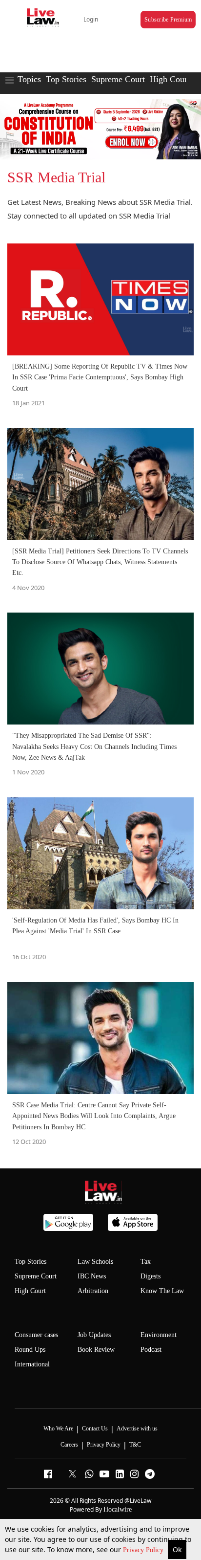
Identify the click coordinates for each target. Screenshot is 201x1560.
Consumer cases (36, 1335)
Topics (29, 79)
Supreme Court (118, 79)
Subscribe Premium (168, 19)
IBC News (92, 1276)
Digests (151, 1276)
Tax (146, 1261)
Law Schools (95, 1261)
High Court (170, 79)
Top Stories (66, 79)
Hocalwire (117, 1509)
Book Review (96, 1349)
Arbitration (93, 1291)
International (32, 1364)
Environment (159, 1335)
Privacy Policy (144, 1550)
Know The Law (162, 1291)
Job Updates (94, 1335)
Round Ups (30, 1349)
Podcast (151, 1349)
